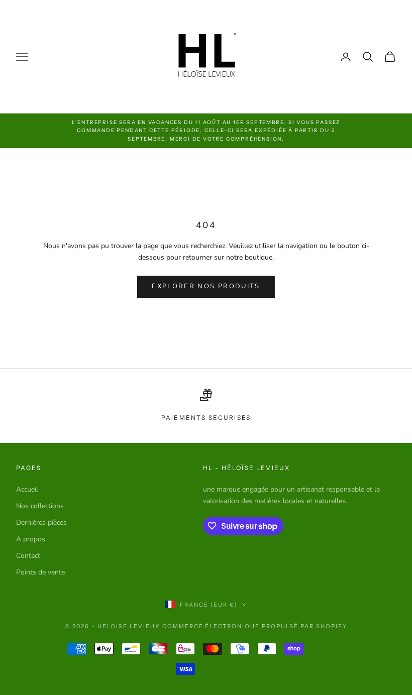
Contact (28, 555)
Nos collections (40, 506)
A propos (30, 539)
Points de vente (40, 572)
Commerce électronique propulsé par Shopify (254, 626)
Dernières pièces (41, 522)
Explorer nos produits (206, 286)
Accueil (27, 489)
